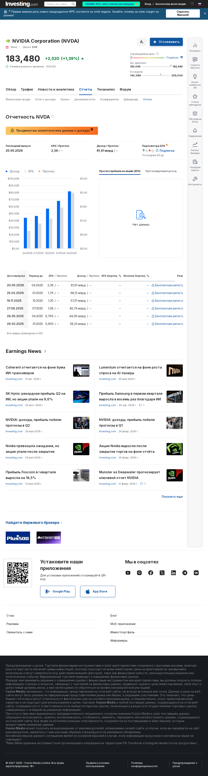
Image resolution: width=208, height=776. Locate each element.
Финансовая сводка (18, 99)
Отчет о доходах (45, 99)
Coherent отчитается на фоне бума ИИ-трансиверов (35, 370)
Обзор (11, 89)
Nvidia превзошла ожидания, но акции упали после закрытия (32, 449)
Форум (125, 89)
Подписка (172, 57)
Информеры (118, 640)
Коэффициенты (109, 99)
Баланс (65, 99)
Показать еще (172, 496)
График (27, 89)
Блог (113, 615)
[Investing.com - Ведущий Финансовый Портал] (22, 4)
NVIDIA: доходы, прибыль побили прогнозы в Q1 (127, 422)
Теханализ (106, 89)
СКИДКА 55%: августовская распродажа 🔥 (111, 4)
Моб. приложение (123, 624)
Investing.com (14, 378)
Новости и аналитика (56, 89)
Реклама (12, 624)
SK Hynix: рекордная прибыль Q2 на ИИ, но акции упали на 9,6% (35, 396)
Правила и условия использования (97, 764)
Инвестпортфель (122, 632)
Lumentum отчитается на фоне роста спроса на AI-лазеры (130, 370)
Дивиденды (131, 99)
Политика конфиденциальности (144, 764)
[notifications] (192, 4)
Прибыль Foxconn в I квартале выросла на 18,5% (31, 475)
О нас (10, 615)
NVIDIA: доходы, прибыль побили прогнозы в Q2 (33, 422)
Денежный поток (84, 99)
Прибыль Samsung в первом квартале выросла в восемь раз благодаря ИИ (130, 396)
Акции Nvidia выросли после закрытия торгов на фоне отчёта (127, 449)
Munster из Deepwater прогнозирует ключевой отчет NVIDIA (129, 475)
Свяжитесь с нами (19, 632)
